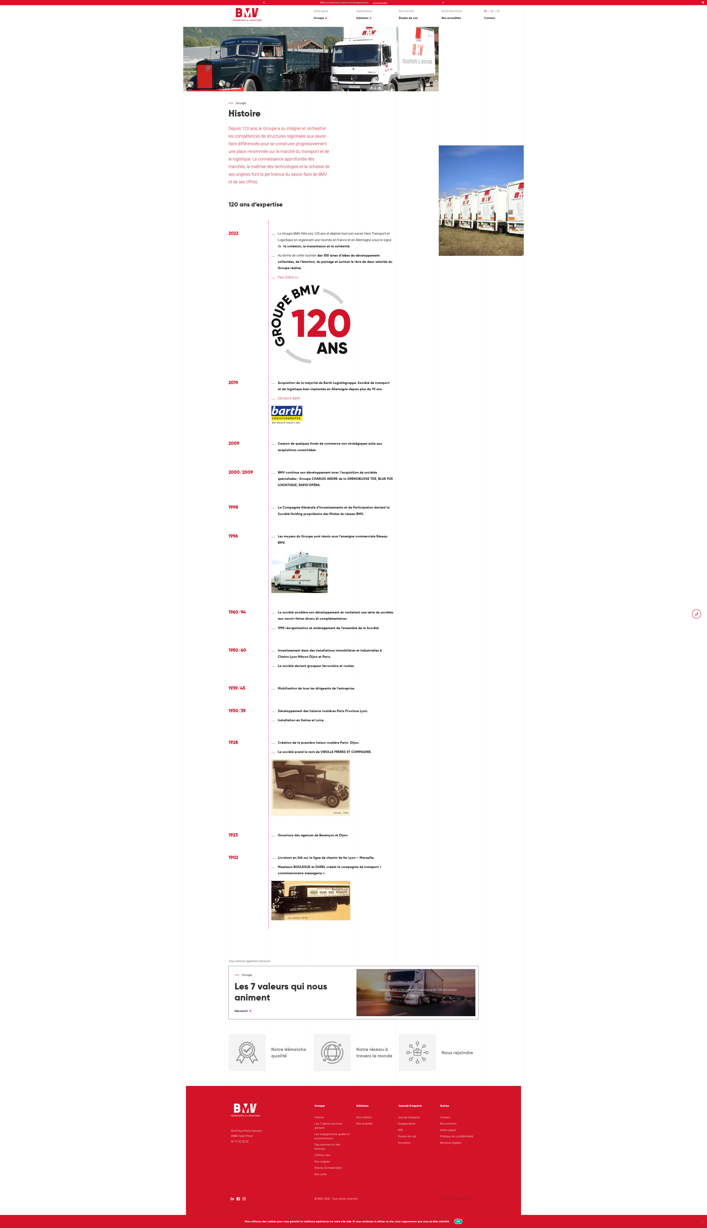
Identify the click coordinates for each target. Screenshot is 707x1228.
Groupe (319, 18)
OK (458, 1221)
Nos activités (364, 1123)
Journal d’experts (409, 1117)
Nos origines (322, 1161)
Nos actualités (451, 18)
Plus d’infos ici (288, 277)
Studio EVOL (463, 1198)
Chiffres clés (322, 1155)
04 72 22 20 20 (239, 1141)
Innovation (404, 1142)
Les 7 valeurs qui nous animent (328, 1126)
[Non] (702, 1221)
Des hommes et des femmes (327, 1147)
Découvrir (241, 1011)
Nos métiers (364, 1117)
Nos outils (320, 1174)
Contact (489, 18)
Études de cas (408, 18)
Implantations (364, 11)
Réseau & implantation (328, 1167)
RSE (400, 1130)
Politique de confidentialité (456, 1136)
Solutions (362, 18)
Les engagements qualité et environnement (332, 1136)
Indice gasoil (321, 11)
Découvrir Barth (289, 398)
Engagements (406, 1123)
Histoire (319, 1117)
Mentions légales (450, 1142)
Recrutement (406, 11)
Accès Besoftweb (452, 11)
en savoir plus (380, 2)
